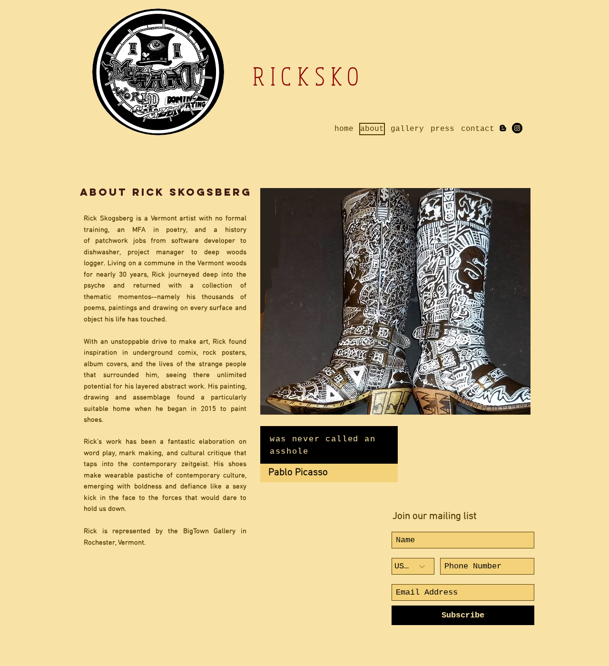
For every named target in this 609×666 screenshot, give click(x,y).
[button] (411, 301)
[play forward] (518, 301)
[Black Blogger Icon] (503, 128)
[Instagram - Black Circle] (517, 128)
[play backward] (272, 301)
